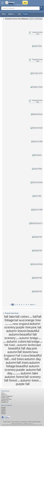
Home (4, 14)
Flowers (3, 407)
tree (40, 381)
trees (39, 338)
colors (30, 317)
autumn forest (14, 377)
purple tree (23, 327)
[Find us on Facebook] (5, 418)
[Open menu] (2, 3)
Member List (5, 401)
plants (14, 374)
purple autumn (26, 369)
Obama (3, 412)
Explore (10, 14)
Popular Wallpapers (7, 396)
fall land (19, 320)
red (16, 345)
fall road (9, 344)
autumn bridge (28, 338)
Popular (25, 14)
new (10, 359)
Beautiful (18, 374)
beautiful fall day (19, 348)
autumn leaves (16, 331)
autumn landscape (29, 344)
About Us (4, 394)
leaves (6, 324)
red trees (17, 359)
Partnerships (24, 421)
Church (3, 410)
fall (35, 316)
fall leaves (25, 352)
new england (21, 323)
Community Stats (6, 399)
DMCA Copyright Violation (34, 421)
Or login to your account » (21, 4)
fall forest (10, 380)
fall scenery (33, 377)
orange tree (33, 320)
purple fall (23, 384)
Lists (19, 14)
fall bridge (33, 341)
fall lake (9, 316)
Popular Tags (5, 397)
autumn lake (29, 373)
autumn (11, 362)
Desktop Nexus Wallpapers (10, 3)
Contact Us (4, 402)
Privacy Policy (6, 421)
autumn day (32, 359)
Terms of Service (15, 421)
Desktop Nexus (19, 423)
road (19, 381)
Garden (3, 409)
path (41, 342)
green (17, 338)
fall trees (23, 362)
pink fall (36, 327)
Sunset (3, 413)
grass (4, 342)
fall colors (22, 316)
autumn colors (17, 341)
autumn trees (29, 380)
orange (10, 324)
